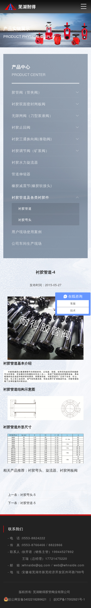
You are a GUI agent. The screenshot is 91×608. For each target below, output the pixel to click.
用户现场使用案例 (27, 231)
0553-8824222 (33, 538)
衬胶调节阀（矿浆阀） (30, 150)
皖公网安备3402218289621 (27, 599)
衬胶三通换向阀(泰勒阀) (32, 138)
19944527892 (63, 551)
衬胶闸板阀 (69, 470)
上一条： (22, 494)
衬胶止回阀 (21, 127)
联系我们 (15, 528)
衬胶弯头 (25, 219)
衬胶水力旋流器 (25, 162)
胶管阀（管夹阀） (27, 92)
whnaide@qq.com (36, 565)
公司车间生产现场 (27, 243)
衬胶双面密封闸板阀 (29, 103)
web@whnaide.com (69, 565)
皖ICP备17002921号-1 (69, 599)
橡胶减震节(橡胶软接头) (32, 185)
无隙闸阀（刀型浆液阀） (32, 115)
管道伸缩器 (21, 173)
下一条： (22, 502)
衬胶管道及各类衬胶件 (30, 197)
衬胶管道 (25, 208)
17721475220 (56, 558)
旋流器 (51, 470)
